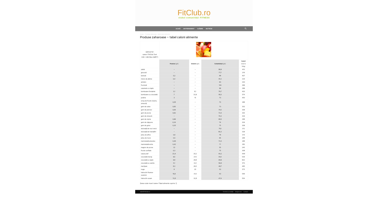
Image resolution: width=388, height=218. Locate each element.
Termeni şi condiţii (228, 192)
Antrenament (189, 29)
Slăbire (200, 29)
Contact (246, 192)
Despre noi (238, 192)
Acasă (178, 29)
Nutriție (209, 29)
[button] (245, 29)
